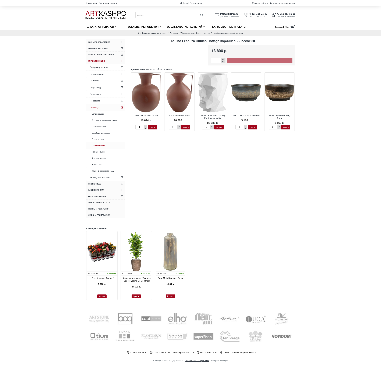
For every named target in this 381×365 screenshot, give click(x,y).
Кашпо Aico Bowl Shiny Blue (246, 115)
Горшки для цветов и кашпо (154, 33)
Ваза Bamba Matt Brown (146, 115)
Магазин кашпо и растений (197, 360)
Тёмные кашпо (187, 33)
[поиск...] (201, 15)
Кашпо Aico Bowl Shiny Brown (280, 116)
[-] (223, 62)
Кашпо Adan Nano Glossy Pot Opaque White (213, 116)
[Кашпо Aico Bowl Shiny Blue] (246, 93)
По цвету (174, 33)
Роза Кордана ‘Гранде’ (103, 278)
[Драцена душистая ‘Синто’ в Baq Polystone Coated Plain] (136, 251)
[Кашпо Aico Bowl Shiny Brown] (279, 93)
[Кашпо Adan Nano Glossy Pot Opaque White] (213, 93)
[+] (223, 59)
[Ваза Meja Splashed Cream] (170, 251)
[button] (259, 60)
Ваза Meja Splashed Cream (171, 278)
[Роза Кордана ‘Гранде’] (102, 251)
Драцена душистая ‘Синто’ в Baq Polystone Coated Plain (136, 279)
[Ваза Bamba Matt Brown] (146, 93)
